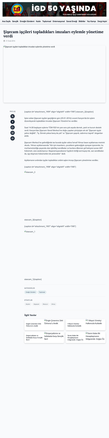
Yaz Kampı (91, 21)
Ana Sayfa (6, 21)
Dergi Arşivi (102, 21)
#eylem (28, 304)
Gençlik (15, 21)
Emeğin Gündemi (27, 21)
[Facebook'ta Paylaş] (12, 122)
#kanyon (45, 304)
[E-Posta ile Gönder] (12, 138)
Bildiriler (82, 21)
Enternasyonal (59, 21)
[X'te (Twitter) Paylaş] (12, 116)
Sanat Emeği (71, 21)
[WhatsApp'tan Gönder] (12, 127)
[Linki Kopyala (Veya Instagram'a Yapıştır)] (12, 133)
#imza (53, 304)
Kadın (38, 21)
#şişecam (36, 304)
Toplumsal (46, 21)
